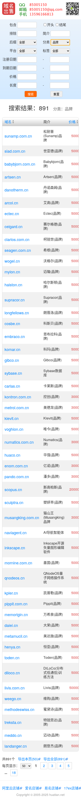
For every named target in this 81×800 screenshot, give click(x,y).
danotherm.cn (16, 190)
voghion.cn (14, 429)
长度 (13, 85)
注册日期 (9, 59)
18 (14, 772)
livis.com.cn (15, 687)
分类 (46, 41)
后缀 (13, 41)
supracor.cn (15, 299)
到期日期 (9, 67)
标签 (46, 50)
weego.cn (13, 698)
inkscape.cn (15, 547)
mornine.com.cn (18, 562)
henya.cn (12, 647)
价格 (13, 76)
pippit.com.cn (16, 603)
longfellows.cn (17, 312)
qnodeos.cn (15, 578)
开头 (51, 24)
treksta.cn (13, 722)
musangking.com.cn (22, 517)
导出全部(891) (54, 758)
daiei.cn (11, 625)
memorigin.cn (16, 614)
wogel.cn (12, 261)
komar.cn (12, 349)
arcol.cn (11, 202)
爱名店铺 (32, 788)
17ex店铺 (71, 788)
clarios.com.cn (17, 239)
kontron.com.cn (18, 396)
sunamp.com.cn (18, 136)
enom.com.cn (16, 465)
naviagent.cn (16, 532)
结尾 (62, 24)
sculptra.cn (14, 502)
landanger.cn (16, 746)
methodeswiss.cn (19, 709)
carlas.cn (12, 386)
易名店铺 (51, 788)
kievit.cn (12, 418)
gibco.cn (12, 360)
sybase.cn (13, 373)
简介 (46, 33)
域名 (8, 121)
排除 (13, 33)
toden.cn (12, 657)
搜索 (31, 94)
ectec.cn (12, 213)
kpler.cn (11, 593)
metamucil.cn (16, 636)
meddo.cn (13, 735)
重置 (56, 94)
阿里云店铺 (10, 788)
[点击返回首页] (8, 8)
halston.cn (13, 284)
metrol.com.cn (17, 407)
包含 (13, 24)
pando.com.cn (17, 476)
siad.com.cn (15, 151)
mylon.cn (12, 271)
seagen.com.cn (18, 250)
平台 (13, 50)
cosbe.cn (12, 323)
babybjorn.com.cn (20, 164)
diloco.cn (12, 672)
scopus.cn (13, 489)
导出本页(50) (28, 758)
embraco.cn (15, 336)
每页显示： (10, 765)
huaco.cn (12, 455)
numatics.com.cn (19, 442)
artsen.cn (13, 177)
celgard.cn (13, 226)
